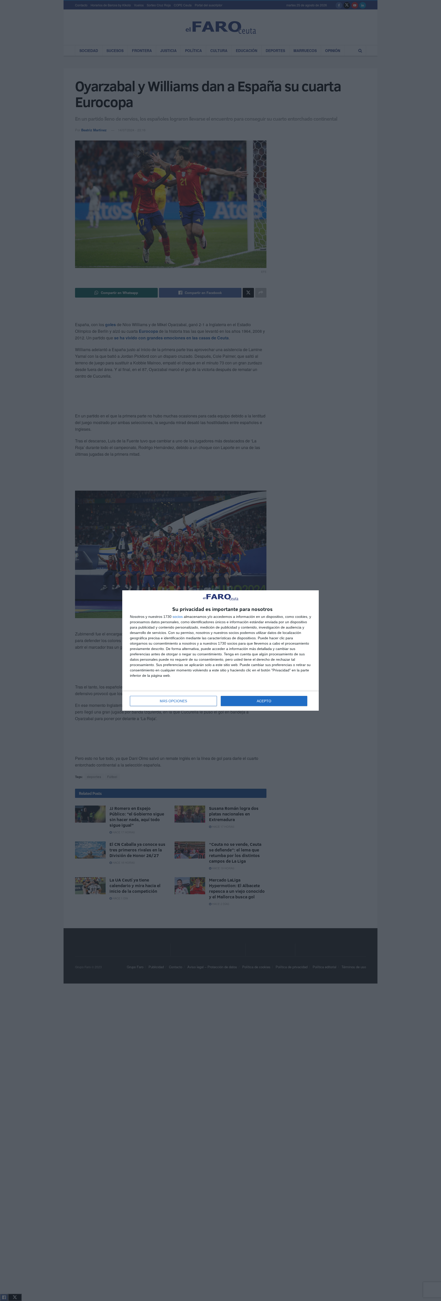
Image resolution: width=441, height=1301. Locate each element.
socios (178, 616)
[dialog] (220, 650)
